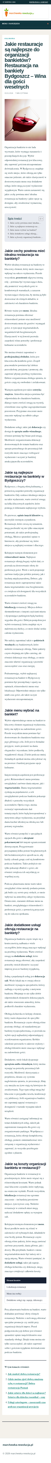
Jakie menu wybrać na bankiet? (23, 229)
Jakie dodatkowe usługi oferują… (24, 233)
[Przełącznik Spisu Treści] (40, 218)
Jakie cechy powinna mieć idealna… (25, 222)
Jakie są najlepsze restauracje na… (24, 226)
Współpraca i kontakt (38, 2)
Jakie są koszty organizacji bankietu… (26, 237)
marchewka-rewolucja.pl (18, 1444)
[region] (25, 1290)
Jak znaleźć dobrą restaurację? (24, 1374)
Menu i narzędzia (11, 24)
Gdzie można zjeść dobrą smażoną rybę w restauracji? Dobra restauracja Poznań (25, 1383)
